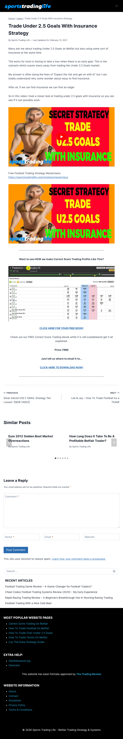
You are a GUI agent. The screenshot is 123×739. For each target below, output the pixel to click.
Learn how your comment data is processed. (79, 558)
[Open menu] (116, 6)
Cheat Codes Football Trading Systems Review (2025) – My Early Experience (51, 592)
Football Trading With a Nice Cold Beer (28, 603)
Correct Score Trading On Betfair (28, 623)
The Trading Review (88, 674)
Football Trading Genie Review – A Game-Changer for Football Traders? (48, 586)
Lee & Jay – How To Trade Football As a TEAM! (95, 398)
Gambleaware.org (19, 660)
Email (49, 536)
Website (89, 536)
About (12, 691)
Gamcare (14, 665)
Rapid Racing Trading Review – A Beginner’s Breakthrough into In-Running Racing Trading (59, 597)
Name (9, 536)
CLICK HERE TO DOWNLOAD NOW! (61, 367)
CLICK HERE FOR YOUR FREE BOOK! (61, 328)
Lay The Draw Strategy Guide (26, 642)
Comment (12, 496)
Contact (13, 696)
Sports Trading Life (20, 40)
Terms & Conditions (20, 709)
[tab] (55, 458)
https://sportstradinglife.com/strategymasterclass (38, 177)
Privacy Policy (17, 705)
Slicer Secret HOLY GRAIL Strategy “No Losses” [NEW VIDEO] (27, 398)
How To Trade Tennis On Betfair (28, 637)
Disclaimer (15, 700)
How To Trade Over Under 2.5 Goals (31, 632)
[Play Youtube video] (61, 137)
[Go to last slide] (9, 443)
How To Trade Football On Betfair (29, 628)
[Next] (114, 443)
